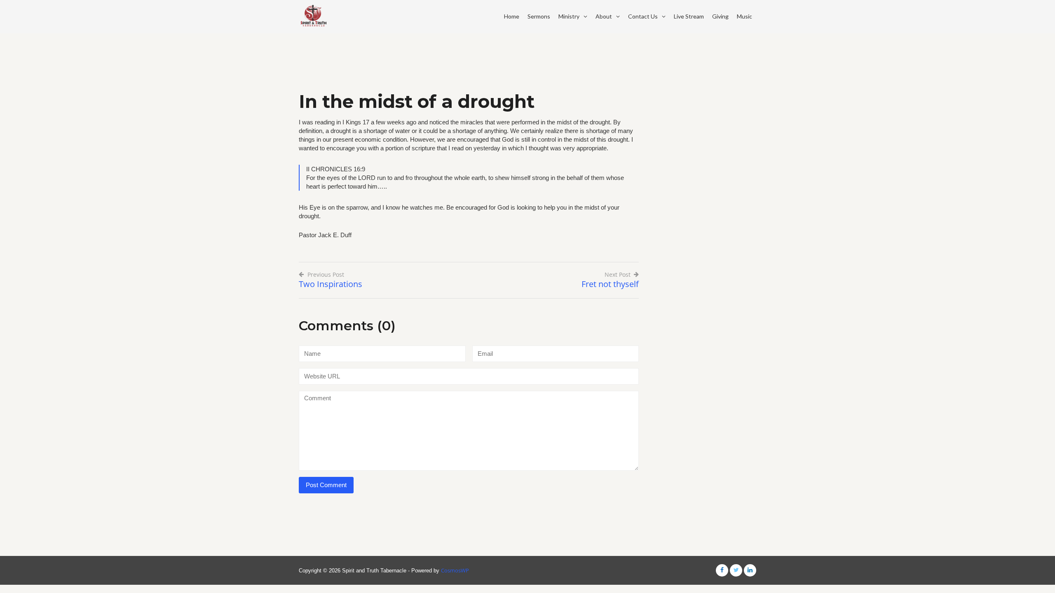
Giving (720, 16)
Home (511, 16)
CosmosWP (455, 570)
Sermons (539, 16)
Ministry (568, 16)
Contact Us (643, 16)
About (603, 16)
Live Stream (689, 16)
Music (744, 16)
